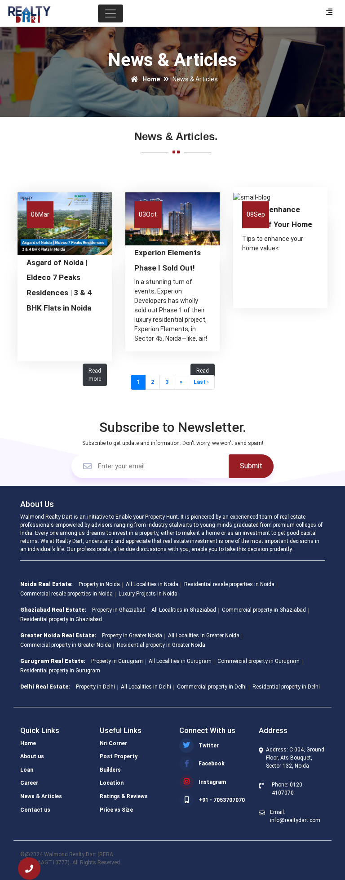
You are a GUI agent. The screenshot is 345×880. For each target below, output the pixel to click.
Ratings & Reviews (124, 796)
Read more (94, 375)
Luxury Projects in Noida (148, 594)
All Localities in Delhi (146, 687)
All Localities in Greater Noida (203, 635)
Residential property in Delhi (286, 687)
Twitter (209, 745)
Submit (251, 466)
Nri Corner (113, 743)
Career (29, 783)
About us (32, 756)
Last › (201, 382)
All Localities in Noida (152, 584)
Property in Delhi (95, 687)
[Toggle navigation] (110, 13)
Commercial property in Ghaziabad (264, 610)
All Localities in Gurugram (180, 661)
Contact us (35, 810)
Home (150, 79)
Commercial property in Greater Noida (65, 645)
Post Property (118, 756)
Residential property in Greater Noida (161, 645)
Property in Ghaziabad (119, 610)
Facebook (212, 763)
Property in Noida (99, 584)
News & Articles (41, 796)
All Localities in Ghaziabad (183, 610)
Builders (110, 770)
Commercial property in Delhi (212, 687)
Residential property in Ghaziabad (61, 619)
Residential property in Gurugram (60, 670)
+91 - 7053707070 (222, 800)
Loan (26, 770)
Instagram (212, 782)
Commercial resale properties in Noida (66, 594)
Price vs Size (116, 810)
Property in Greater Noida (132, 635)
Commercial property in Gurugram (258, 661)
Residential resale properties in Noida (229, 584)
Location (112, 783)
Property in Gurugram (117, 661)
